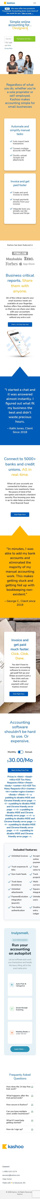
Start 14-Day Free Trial (20, 770)
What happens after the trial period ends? (17, 1096)
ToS (9, 45)
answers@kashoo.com (11, 1175)
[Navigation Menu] (34, 3)
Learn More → (20, 1049)
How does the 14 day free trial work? (18, 1087)
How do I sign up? (14, 1129)
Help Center (7, 1179)
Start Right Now (20, 514)
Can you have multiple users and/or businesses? (17, 1112)
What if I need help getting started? (15, 1121)
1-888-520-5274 (9, 1171)
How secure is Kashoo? (17, 1104)
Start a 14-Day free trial (20, 324)
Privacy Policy (8, 48)
